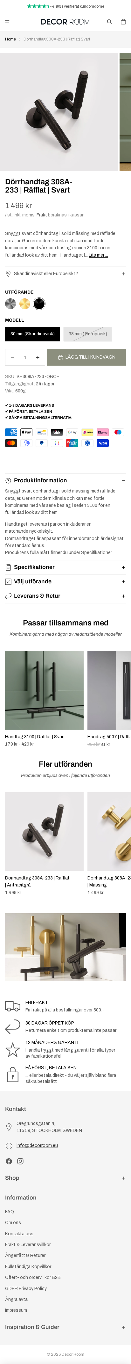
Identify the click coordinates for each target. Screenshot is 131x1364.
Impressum (16, 1310)
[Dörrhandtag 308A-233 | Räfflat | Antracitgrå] (10, 303)
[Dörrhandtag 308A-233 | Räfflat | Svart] (39, 303)
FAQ (9, 1211)
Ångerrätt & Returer (25, 1255)
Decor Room (73, 1354)
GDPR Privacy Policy (26, 1288)
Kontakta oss (19, 1233)
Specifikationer (34, 567)
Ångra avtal (17, 1299)
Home (10, 39)
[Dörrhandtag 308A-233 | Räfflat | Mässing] (24, 303)
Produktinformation (40, 480)
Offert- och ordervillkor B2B (33, 1277)
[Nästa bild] (119, 699)
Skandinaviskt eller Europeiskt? (46, 273)
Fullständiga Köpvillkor (28, 1266)
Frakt (42, 215)
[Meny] (7, 21)
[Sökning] (109, 22)
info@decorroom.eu (37, 1145)
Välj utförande (33, 581)
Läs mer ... (98, 255)
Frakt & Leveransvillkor (28, 1244)
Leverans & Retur (37, 596)
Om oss (13, 1222)
